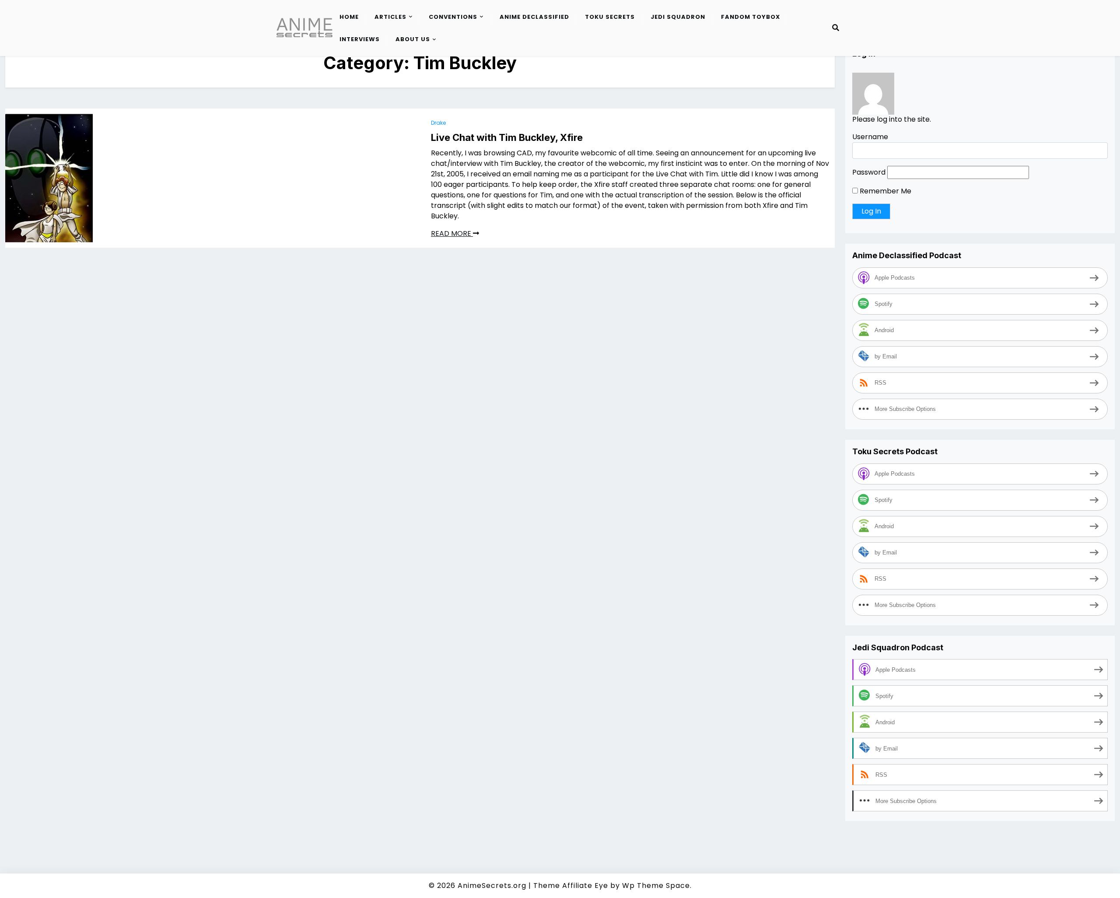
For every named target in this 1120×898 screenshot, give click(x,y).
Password (869, 173)
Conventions (453, 17)
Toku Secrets (610, 17)
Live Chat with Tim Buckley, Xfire (507, 137)
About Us (413, 39)
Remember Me (884, 191)
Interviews (360, 39)
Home (349, 17)
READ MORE (452, 233)
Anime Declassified (534, 17)
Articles (390, 17)
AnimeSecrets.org (492, 885)
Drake (438, 122)
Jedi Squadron (678, 17)
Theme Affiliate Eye (570, 885)
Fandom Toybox (750, 17)
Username (870, 137)
